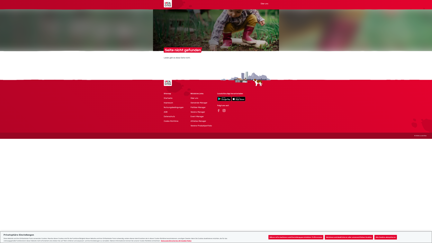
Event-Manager (197, 116)
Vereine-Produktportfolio (201, 126)
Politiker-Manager (198, 107)
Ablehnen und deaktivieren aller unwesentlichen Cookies (349, 237)
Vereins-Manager (198, 112)
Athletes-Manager (198, 121)
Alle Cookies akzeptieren (386, 237)
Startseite (168, 98)
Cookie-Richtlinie (171, 121)
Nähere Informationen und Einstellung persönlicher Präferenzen (296, 237)
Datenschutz (169, 116)
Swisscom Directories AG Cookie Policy (176, 241)
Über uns (264, 4)
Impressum (168, 103)
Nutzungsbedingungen (174, 107)
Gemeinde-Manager (199, 103)
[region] (216, 237)
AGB (166, 112)
